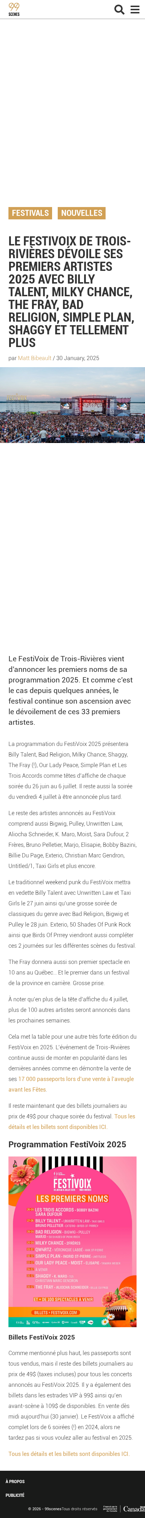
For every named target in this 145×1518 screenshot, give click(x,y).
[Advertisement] (72, 118)
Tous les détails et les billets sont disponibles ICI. (69, 1454)
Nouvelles (81, 213)
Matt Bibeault (34, 358)
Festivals (30, 213)
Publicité (15, 1495)
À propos (15, 1481)
